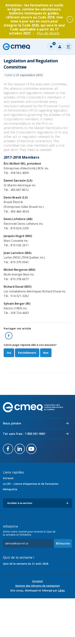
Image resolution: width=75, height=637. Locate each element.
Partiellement (27, 352)
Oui (9, 352)
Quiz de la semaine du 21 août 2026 (25, 563)
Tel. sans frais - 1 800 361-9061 (24, 434)
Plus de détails (48, 33)
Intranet (8, 478)
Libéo (61, 590)
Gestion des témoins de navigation (37, 585)
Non (45, 352)
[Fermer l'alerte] (69, 19)
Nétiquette (10, 489)
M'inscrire (63, 543)
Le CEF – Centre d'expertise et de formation (30, 483)
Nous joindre (12, 423)
